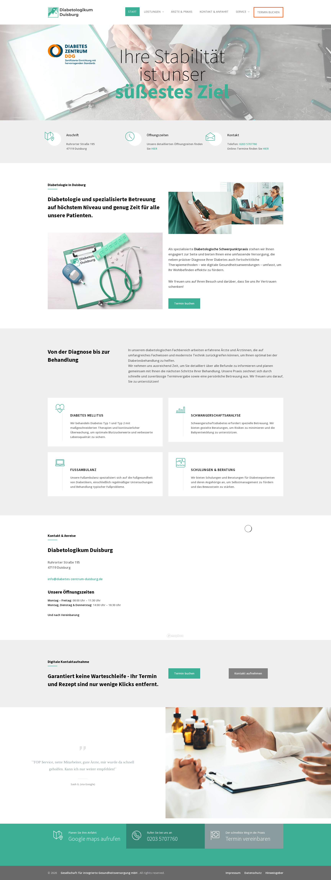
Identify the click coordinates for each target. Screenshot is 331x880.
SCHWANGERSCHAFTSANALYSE (216, 415)
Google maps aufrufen (94, 838)
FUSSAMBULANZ (83, 469)
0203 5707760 (248, 144)
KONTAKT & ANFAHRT (214, 11)
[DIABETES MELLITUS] (60, 408)
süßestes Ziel (172, 91)
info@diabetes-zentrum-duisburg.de (75, 579)
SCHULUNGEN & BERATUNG (213, 469)
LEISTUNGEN (152, 11)
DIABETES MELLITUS (86, 415)
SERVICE (241, 11)
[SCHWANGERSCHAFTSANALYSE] (180, 408)
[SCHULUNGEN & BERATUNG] (180, 462)
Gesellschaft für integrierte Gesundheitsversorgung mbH (98, 873)
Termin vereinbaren (247, 838)
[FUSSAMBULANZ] (60, 462)
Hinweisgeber (274, 873)
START (132, 11)
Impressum (233, 873)
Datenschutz (253, 873)
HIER (154, 148)
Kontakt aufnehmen (248, 673)
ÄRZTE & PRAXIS (181, 11)
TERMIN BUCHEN (268, 12)
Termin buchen (184, 303)
